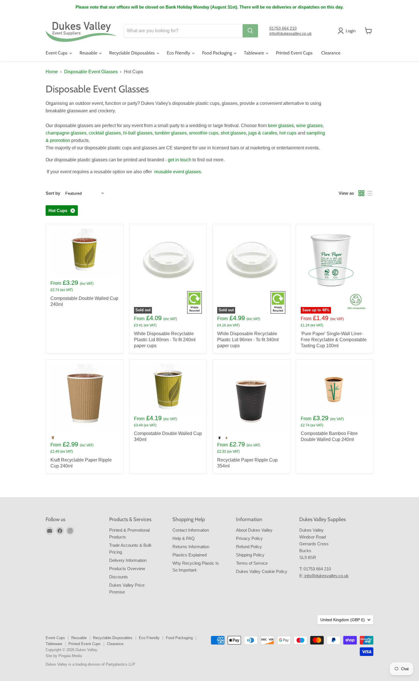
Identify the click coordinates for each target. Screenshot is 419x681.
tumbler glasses (171, 133)
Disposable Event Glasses (91, 71)
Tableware (254, 53)
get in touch (179, 159)
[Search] (250, 30)
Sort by (53, 193)
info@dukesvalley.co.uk (290, 33)
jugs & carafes (262, 133)
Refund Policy (249, 546)
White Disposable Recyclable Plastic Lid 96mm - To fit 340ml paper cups (248, 339)
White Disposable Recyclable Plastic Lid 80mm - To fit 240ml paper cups (165, 339)
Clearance (330, 53)
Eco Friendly (179, 53)
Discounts (118, 576)
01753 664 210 (283, 28)
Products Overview (127, 568)
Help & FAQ (183, 538)
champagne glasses (66, 133)
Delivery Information (128, 560)
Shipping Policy (250, 554)
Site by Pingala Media (64, 656)
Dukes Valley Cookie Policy (261, 571)
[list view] (369, 193)
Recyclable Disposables (132, 53)
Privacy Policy (249, 538)
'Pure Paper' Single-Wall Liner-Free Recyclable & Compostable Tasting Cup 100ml (334, 339)
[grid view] (361, 193)
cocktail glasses (105, 133)
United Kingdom (342, 619)
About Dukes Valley (254, 530)
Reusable (89, 53)
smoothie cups (203, 133)
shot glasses (233, 133)
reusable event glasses (177, 171)
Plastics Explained (189, 554)
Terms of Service (252, 563)
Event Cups (57, 53)
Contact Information (190, 530)
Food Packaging (217, 53)
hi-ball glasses (137, 133)
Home (52, 71)
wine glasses (309, 125)
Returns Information (190, 546)
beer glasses (281, 125)
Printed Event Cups (294, 53)
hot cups (287, 133)
